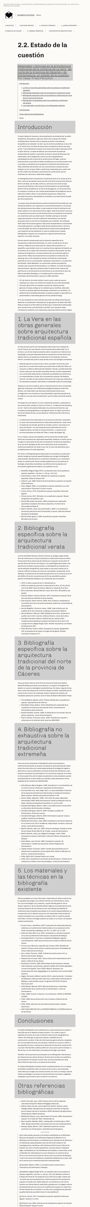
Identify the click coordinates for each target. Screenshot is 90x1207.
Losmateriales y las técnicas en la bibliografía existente (44, 106)
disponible (42, 971)
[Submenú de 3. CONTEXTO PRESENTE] (57, 25)
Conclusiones (24, 110)
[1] (68, 186)
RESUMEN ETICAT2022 (25, 15)
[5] (64, 433)
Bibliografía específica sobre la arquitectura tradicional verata (46, 93)
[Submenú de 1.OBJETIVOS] (15, 25)
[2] (61, 296)
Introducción (24, 84)
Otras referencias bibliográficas (31, 114)
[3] (24, 354)
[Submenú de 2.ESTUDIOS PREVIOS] (35, 25)
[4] (70, 382)
